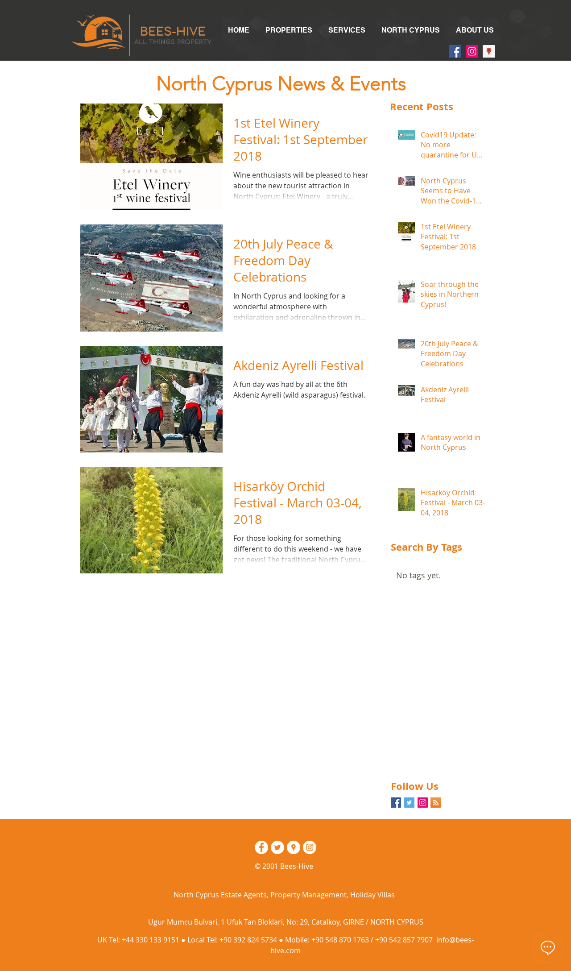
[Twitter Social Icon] (409, 802)
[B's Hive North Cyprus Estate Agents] (455, 51)
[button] (288, 30)
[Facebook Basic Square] (396, 802)
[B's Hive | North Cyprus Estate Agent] (261, 847)
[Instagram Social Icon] (423, 802)
